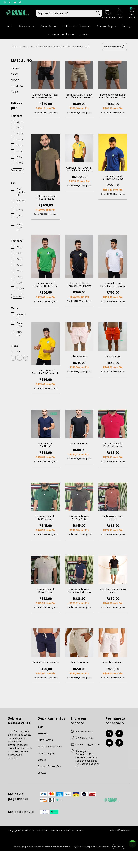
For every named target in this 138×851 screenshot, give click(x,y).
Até (18, 351)
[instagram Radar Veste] (5, 2)
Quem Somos (48, 26)
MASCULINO (27, 46)
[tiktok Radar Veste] (20, 2)
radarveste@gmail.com (87, 744)
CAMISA (15, 68)
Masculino (25, 26)
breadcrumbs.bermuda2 (51, 46)
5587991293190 (84, 731)
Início (10, 26)
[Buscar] (98, 13)
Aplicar (25, 358)
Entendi (118, 846)
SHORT (15, 80)
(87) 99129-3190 (84, 737)
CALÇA (14, 74)
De (12, 351)
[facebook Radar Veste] (10, 2)
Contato (85, 34)
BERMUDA (17, 86)
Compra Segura (106, 26)
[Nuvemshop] (119, 830)
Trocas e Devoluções (61, 34)
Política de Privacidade (77, 26)
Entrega (126, 26)
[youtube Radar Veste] (15, 2)
